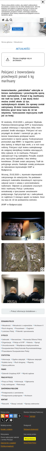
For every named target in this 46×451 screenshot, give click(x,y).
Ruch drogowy (7, 328)
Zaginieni (30, 328)
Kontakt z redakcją (6, 429)
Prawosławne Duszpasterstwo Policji (15, 351)
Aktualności (18, 42)
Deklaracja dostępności (31, 429)
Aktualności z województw (22, 325)
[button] (42, 20)
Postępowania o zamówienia (12, 393)
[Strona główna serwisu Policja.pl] (3, 19)
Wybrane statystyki (34, 359)
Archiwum (28, 396)
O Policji (4, 335)
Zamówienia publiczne (9, 388)
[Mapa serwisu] (7, 19)
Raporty (31, 362)
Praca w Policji (7, 377)
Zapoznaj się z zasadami (8, 443)
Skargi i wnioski (17, 404)
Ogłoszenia (29, 381)
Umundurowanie (8, 345)
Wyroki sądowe (28, 373)
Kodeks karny (7, 362)
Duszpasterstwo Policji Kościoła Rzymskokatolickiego (22, 348)
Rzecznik (5, 404)
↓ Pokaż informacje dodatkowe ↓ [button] (23, 311)
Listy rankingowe (8, 384)
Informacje (6, 359)
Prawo (3, 369)
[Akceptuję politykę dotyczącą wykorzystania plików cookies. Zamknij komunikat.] (43, 2)
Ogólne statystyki (18, 359)
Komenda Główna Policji (33, 339)
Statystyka (5, 355)
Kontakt (4, 399)
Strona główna (6, 42)
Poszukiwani (19, 328)
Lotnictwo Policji (8, 331)
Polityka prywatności (7, 446)
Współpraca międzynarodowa (28, 345)
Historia (30, 342)
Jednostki (5, 339)
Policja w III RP (19, 342)
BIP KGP (32, 416)
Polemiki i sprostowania (25, 331)
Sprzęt (37, 342)
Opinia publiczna (8, 365)
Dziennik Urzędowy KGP (11, 373)
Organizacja (6, 342)
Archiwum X (39, 325)
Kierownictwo (16, 339)
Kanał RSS (2, 416)
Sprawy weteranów (32, 404)
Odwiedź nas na (7, 416)
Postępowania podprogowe (12, 396)
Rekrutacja (21, 384)
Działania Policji (7, 321)
